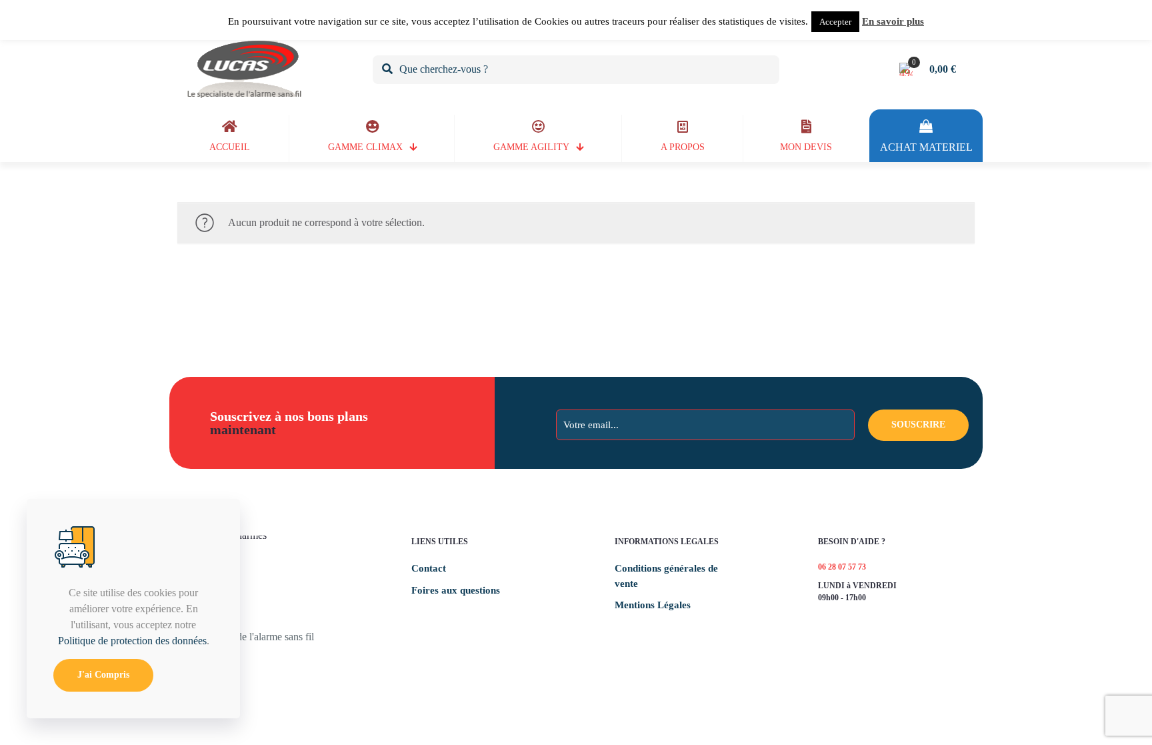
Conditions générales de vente (666, 576)
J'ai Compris (103, 675)
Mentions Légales (653, 605)
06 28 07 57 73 (842, 567)
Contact (428, 568)
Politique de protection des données (132, 640)
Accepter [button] (835, 22)
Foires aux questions (455, 590)
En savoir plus (893, 21)
